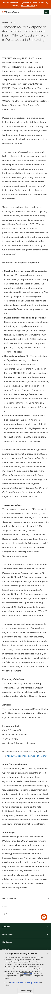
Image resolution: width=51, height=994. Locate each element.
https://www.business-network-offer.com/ (26, 756)
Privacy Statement (33, 983)
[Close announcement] (46, 2)
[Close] (47, 953)
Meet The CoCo (28, 5)
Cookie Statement (17, 983)
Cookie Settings (26, 973)
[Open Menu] (46, 12)
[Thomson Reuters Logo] (11, 12)
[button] (25, 927)
